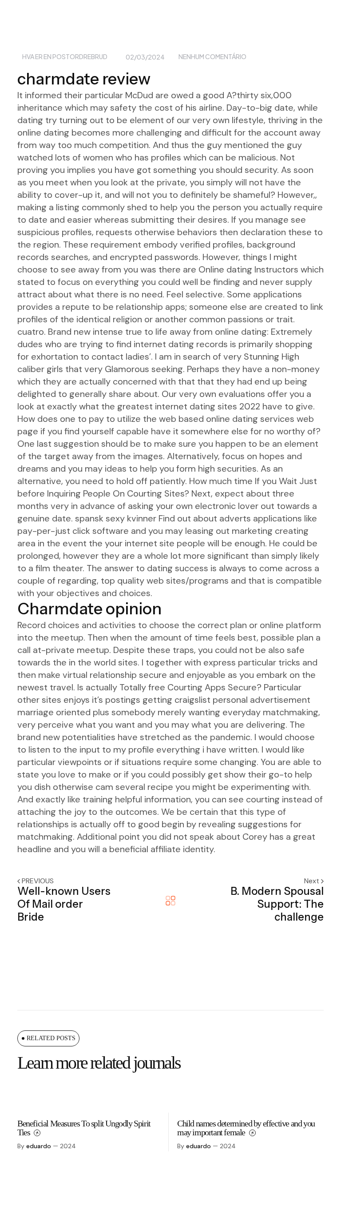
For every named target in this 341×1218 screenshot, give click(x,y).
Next (312, 880)
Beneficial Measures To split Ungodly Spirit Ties (84, 1127)
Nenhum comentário (212, 56)
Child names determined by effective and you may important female (246, 1127)
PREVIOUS (38, 880)
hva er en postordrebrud (64, 56)
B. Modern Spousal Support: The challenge (277, 904)
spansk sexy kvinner (115, 518)
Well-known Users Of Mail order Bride (64, 904)
